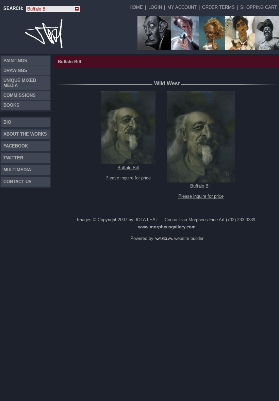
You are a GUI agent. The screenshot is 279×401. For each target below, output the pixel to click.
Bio (7, 122)
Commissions (19, 95)
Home (136, 7)
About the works (25, 134)
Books (11, 105)
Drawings (15, 70)
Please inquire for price (128, 177)
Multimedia (17, 169)
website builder (188, 238)
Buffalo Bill (50, 9)
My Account (182, 7)
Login (155, 7)
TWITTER (13, 157)
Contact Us (17, 181)
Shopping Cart (258, 7)
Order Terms (218, 7)
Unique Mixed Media (19, 83)
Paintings (15, 60)
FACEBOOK (15, 146)
